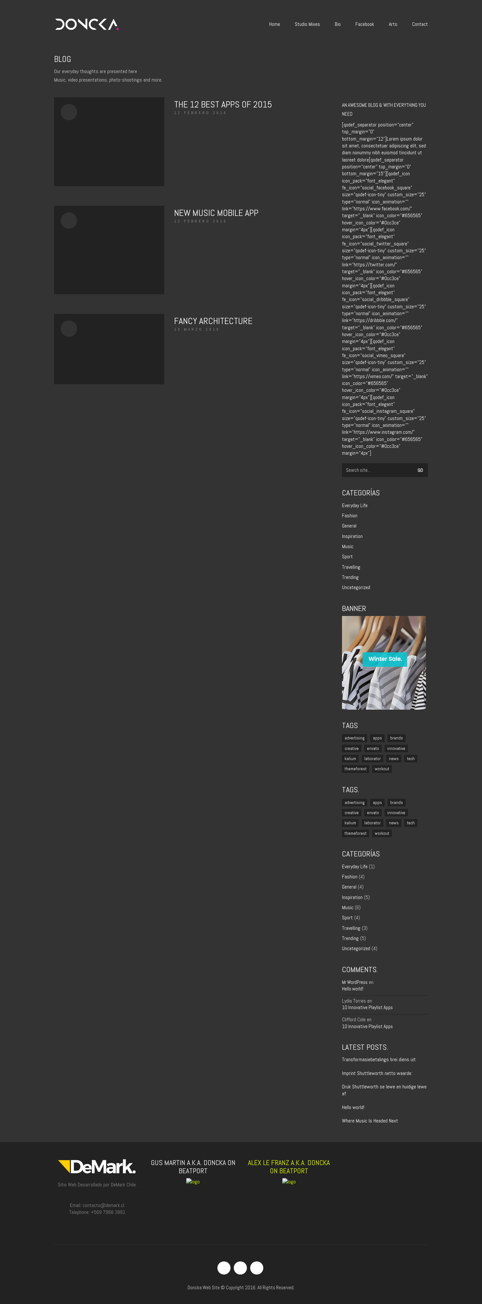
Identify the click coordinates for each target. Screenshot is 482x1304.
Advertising (355, 738)
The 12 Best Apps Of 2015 (223, 104)
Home (274, 24)
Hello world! (352, 989)
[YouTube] (256, 1268)
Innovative (396, 748)
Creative (352, 748)
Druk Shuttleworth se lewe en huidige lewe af (384, 1090)
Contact (420, 24)
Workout (382, 769)
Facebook (364, 24)
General (349, 525)
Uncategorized (356, 587)
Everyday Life (355, 505)
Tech (411, 758)
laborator (372, 758)
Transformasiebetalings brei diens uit (379, 1059)
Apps (377, 738)
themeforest (356, 769)
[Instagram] (240, 1268)
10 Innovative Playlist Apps (367, 1007)
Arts (393, 24)
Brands (396, 738)
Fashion (349, 515)
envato (373, 748)
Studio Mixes (307, 24)
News (394, 758)
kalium (350, 758)
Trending (350, 577)
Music (347, 546)
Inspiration (352, 536)
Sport (347, 556)
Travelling (351, 567)
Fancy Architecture (213, 321)
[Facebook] (224, 1268)
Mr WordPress (355, 982)
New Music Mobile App (216, 213)
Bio (338, 24)
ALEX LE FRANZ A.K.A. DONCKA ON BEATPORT (289, 1166)
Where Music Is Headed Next (370, 1120)
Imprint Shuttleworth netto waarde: (377, 1073)
